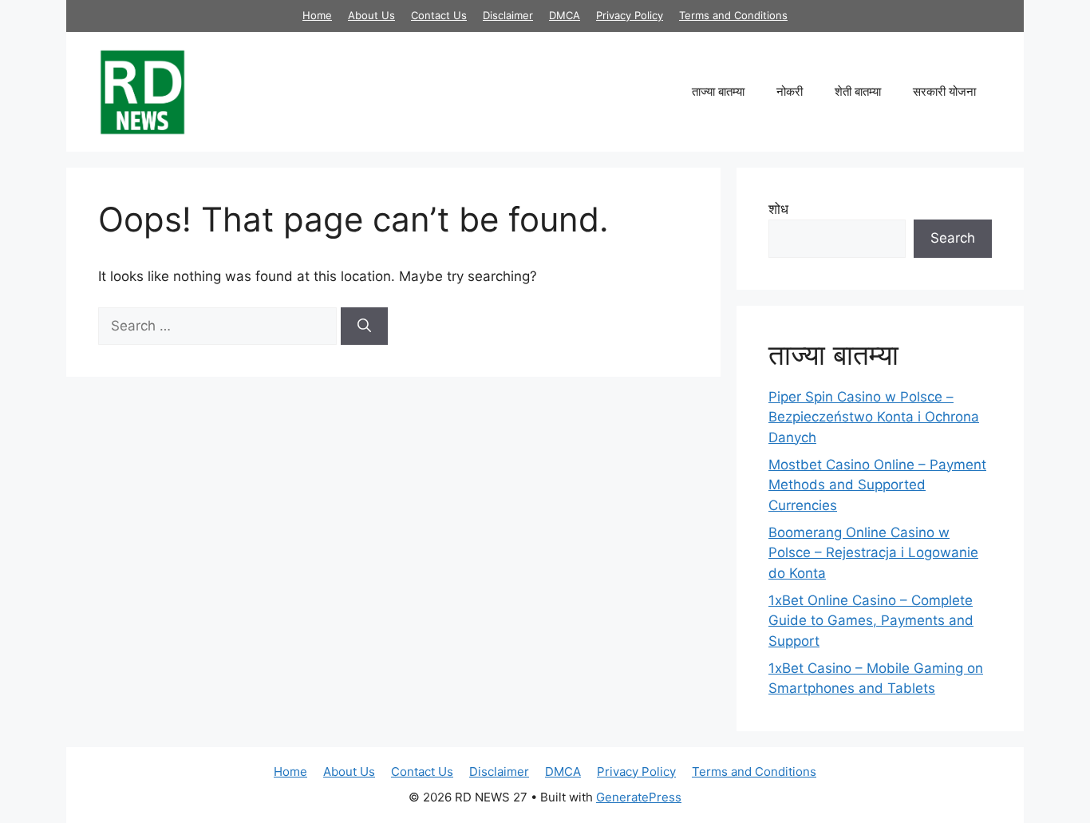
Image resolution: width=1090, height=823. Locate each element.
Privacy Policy (629, 15)
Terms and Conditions (733, 15)
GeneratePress (638, 797)
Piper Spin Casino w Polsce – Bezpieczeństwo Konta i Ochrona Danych (873, 417)
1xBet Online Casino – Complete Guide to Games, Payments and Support (870, 620)
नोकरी (789, 91)
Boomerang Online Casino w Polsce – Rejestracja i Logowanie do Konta (873, 552)
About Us (371, 15)
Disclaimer (508, 15)
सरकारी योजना (944, 91)
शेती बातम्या (858, 91)
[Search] (364, 326)
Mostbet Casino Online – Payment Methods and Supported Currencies (877, 485)
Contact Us (439, 15)
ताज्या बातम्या (718, 91)
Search (952, 238)
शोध (778, 209)
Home (317, 15)
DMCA (564, 15)
